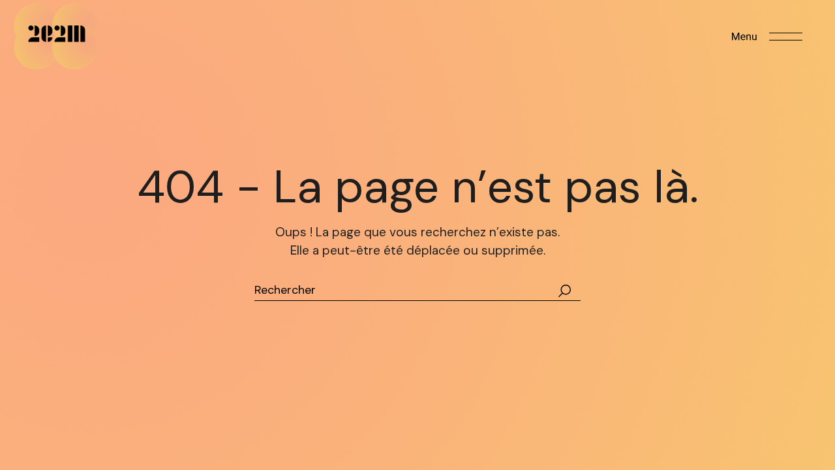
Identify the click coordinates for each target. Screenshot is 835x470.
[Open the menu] (767, 36)
